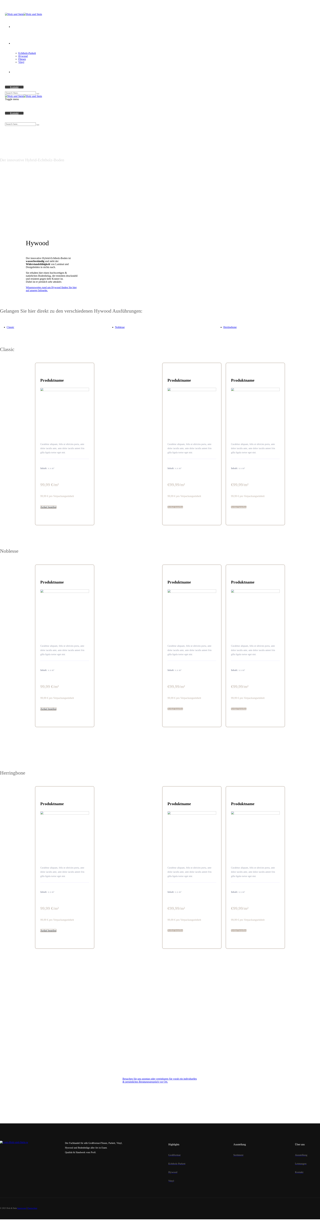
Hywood (23, 56)
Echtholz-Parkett (27, 53)
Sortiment (17, 43)
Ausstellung (18, 26)
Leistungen (17, 72)
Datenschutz (32, 1208)
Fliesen (22, 59)
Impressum (21, 1208)
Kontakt (14, 87)
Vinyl (21, 62)
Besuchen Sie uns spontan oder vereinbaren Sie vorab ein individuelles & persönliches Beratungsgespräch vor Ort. (159, 1080)
